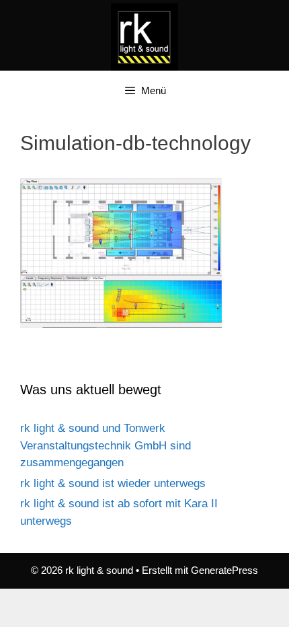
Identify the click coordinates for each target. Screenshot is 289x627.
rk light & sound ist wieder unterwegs (113, 483)
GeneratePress (224, 570)
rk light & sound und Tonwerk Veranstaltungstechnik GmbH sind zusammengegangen (105, 445)
